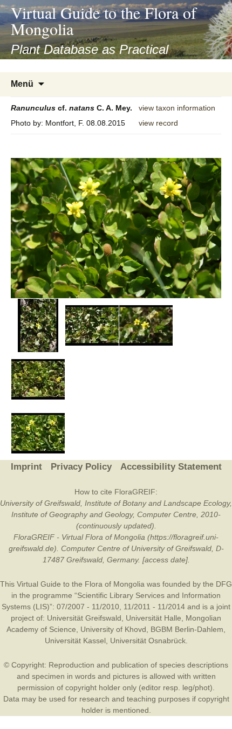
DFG (224, 584)
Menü (22, 83)
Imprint (26, 467)
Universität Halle (153, 618)
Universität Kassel (75, 640)
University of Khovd (113, 629)
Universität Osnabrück (148, 640)
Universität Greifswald (84, 618)
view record (158, 123)
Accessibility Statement (171, 467)
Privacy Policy (81, 467)
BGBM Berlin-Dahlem (187, 629)
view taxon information (177, 108)
